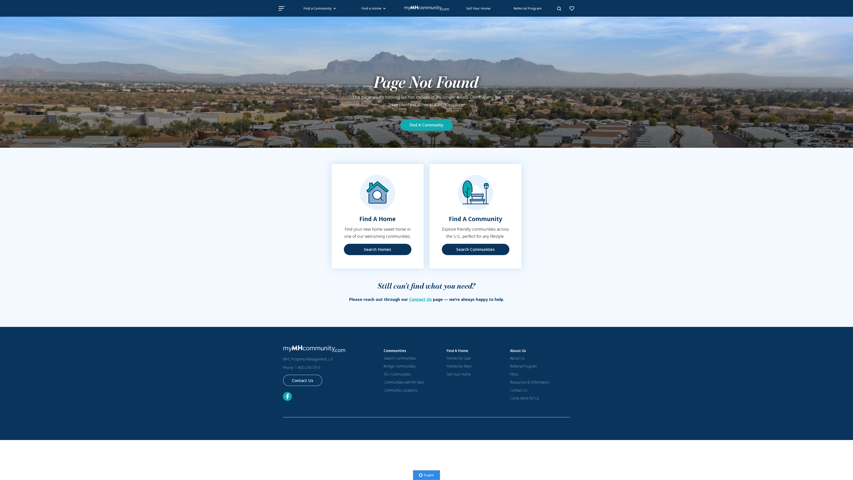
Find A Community (426, 125)
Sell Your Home (478, 8)
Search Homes (377, 249)
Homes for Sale (459, 358)
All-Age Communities (399, 366)
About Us (517, 358)
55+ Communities (397, 374)
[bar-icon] (282, 8)
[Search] (559, 9)
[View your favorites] (572, 8)
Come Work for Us (524, 398)
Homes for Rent (459, 366)
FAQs (514, 374)
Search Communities (475, 249)
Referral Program (528, 8)
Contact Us (420, 299)
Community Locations (400, 390)
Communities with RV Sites (404, 382)
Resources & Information (529, 382)
